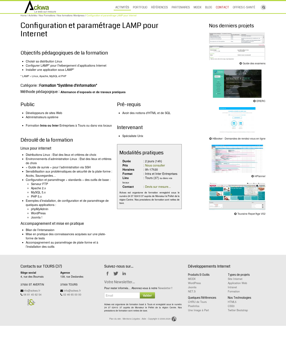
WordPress (194, 283)
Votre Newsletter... (119, 282)
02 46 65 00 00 (72, 294)
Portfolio (140, 7)
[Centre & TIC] (31, 302)
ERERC (260, 101)
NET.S (192, 291)
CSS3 (231, 306)
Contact (222, 7)
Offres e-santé (244, 7)
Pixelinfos (193, 306)
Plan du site (115, 318)
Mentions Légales (131, 318)
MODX (197, 7)
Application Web (237, 283)
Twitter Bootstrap (238, 310)
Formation (234, 291)
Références (159, 7)
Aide (144, 318)
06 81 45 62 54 (32, 294)
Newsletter (164, 288)
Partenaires (181, 7)
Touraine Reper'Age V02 (251, 213)
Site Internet (235, 279)
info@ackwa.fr (31, 290)
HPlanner (259, 176)
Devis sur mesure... (158, 186)
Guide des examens (253, 63)
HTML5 (232, 302)
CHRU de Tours (197, 302)
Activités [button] (122, 7)
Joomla (192, 287)
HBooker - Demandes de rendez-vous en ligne (238, 138)
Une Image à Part (198, 310)
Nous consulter (155, 165)
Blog (208, 7)
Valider (147, 295)
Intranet (232, 287)
